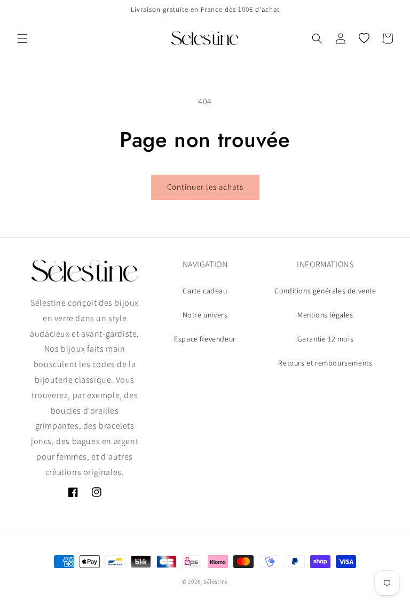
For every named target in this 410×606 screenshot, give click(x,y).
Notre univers (205, 315)
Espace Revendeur (205, 339)
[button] (22, 38)
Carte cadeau (205, 291)
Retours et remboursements (325, 363)
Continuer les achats (205, 187)
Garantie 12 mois (325, 339)
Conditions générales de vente (325, 291)
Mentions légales (325, 315)
